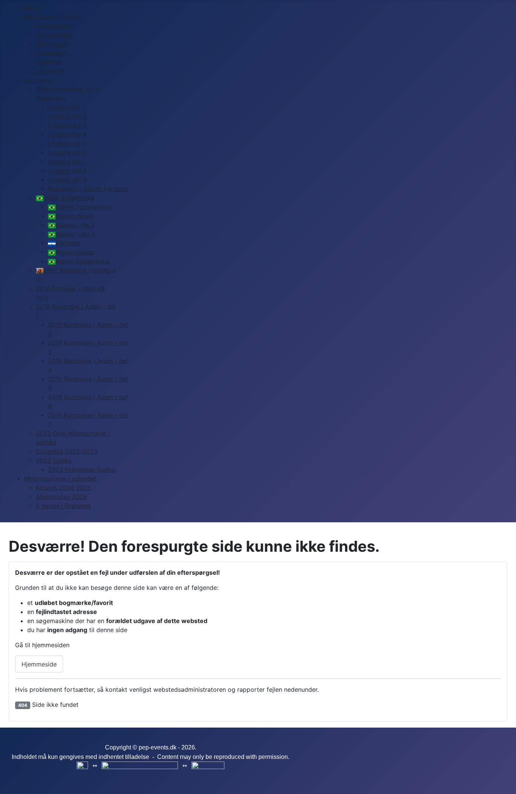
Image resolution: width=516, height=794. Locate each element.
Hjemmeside (39, 664)
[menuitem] (32, 7)
